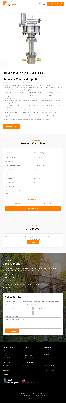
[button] (40, 3)
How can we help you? (13, 316)
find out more (38, 110)
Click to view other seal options (15, 191)
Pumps (6, 70)
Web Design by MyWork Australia (33, 398)
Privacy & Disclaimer (39, 395)
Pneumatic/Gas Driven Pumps (23, 70)
